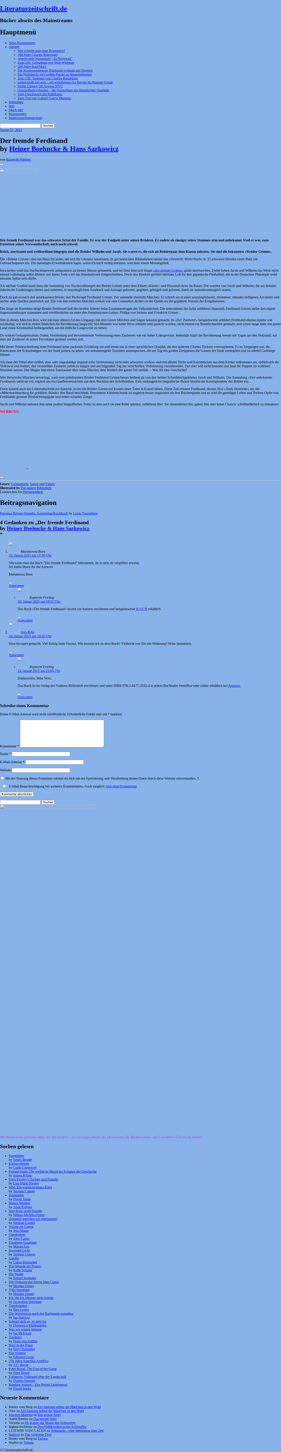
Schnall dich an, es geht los (27, 1321)
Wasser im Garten (21, 1227)
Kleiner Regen (19, 1163)
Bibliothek (16, 102)
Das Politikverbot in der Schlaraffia (62, 1427)
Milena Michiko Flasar (29, 1215)
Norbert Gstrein (24, 1254)
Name (5, 754)
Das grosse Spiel (49, 1415)
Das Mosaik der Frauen (25, 1266)
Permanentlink (33, 492)
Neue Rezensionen (22, 43)
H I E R (141, 609)
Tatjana (43, 1438)
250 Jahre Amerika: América (28, 1361)
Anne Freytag (22, 1207)
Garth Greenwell (24, 1167)
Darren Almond (24, 1381)
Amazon (234, 686)
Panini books (22, 1388)
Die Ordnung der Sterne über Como (34, 1282)
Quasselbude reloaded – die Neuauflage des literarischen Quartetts (63, 90)
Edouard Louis (23, 1357)
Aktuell (14, 47)
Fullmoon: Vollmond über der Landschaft (37, 1377)
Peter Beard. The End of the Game (33, 1369)
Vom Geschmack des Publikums (40, 94)
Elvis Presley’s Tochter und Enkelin (33, 1179)
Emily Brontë (22, 1160)
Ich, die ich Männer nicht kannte (31, 1298)
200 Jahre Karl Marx (32, 66)
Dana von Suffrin (25, 1341)
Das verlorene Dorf (38, 1434)
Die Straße (16, 1274)
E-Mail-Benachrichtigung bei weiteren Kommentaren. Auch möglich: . (72, 786)
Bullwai (14, 1434)
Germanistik (19, 484)
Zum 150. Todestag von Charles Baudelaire (48, 78)
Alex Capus (21, 1238)
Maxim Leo (21, 1246)
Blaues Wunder (19, 1203)
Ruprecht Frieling (18, 159)
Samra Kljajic (22, 1175)
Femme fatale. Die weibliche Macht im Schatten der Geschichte (53, 1171)
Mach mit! (16, 110)
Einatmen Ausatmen (23, 1242)
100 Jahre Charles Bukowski (38, 55)
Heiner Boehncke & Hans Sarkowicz (64, 149)
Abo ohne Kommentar (121, 786)
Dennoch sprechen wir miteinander (33, 1219)
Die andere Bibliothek (36, 488)
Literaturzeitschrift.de (33, 8)
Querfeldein (17, 1234)
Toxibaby (15, 1337)
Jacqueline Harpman (27, 1302)
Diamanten (16, 1195)
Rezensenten (17, 114)
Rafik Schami (22, 1270)
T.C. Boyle (21, 1365)
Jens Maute (21, 1231)
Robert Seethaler (24, 1278)
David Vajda (22, 1199)
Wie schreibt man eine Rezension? (41, 51)
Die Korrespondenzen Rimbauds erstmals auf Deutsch (55, 70)
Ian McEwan (22, 1333)
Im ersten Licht (19, 1250)
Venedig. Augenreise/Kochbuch (34, 513)
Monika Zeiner (23, 1286)
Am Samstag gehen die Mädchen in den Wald (69, 1407)
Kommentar (9, 746)
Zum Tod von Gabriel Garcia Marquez (44, 98)
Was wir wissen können (25, 1329)
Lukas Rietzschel (25, 1262)
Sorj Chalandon (24, 1349)
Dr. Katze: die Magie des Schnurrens (50, 1423)
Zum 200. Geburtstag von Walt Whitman (46, 62)
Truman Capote (24, 1191)
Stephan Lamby (24, 1223)
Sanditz (14, 1258)
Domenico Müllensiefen (30, 1325)
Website (5, 770)
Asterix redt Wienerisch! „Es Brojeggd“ (45, 59)
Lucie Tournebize (85, 513)
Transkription (18, 1306)
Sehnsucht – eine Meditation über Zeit (77, 1430)
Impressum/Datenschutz (25, 118)
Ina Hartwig (21, 1317)
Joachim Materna (20, 1415)
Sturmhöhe (16, 1156)
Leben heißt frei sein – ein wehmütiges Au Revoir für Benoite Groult (65, 82)
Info (11, 106)
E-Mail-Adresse (12, 762)
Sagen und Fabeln (42, 484)
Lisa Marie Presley (26, 1183)
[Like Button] (2, 164)
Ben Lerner (21, 1309)
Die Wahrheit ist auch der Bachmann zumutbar (41, 1313)
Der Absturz (17, 1353)
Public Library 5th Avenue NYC (40, 86)
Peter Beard (21, 1373)
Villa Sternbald (19, 1290)
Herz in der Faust (21, 1345)
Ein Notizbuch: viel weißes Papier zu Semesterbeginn (55, 74)
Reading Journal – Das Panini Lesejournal (38, 1384)
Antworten (16, 586)
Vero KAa (27, 632)
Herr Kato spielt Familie (25, 1211)
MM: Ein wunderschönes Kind (30, 1187)
